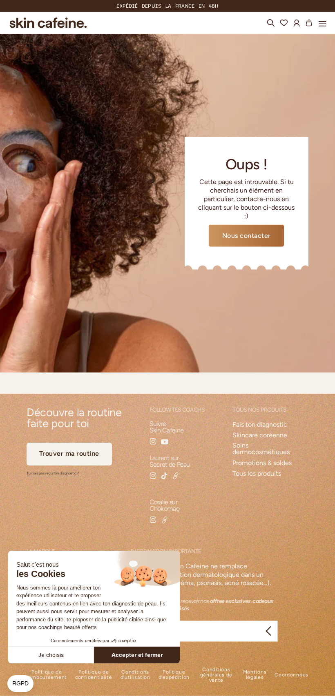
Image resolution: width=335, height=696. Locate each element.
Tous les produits (256, 473)
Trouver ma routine (69, 453)
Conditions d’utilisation (135, 674)
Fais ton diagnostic (259, 424)
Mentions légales (255, 674)
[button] (322, 22)
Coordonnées (291, 675)
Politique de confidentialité (93, 674)
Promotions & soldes (262, 463)
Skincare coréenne (259, 435)
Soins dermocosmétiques (261, 449)
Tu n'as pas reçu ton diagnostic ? (53, 473)
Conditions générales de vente (216, 675)
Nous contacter (246, 235)
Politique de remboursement (47, 674)
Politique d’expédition (174, 674)
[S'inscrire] (268, 631)
